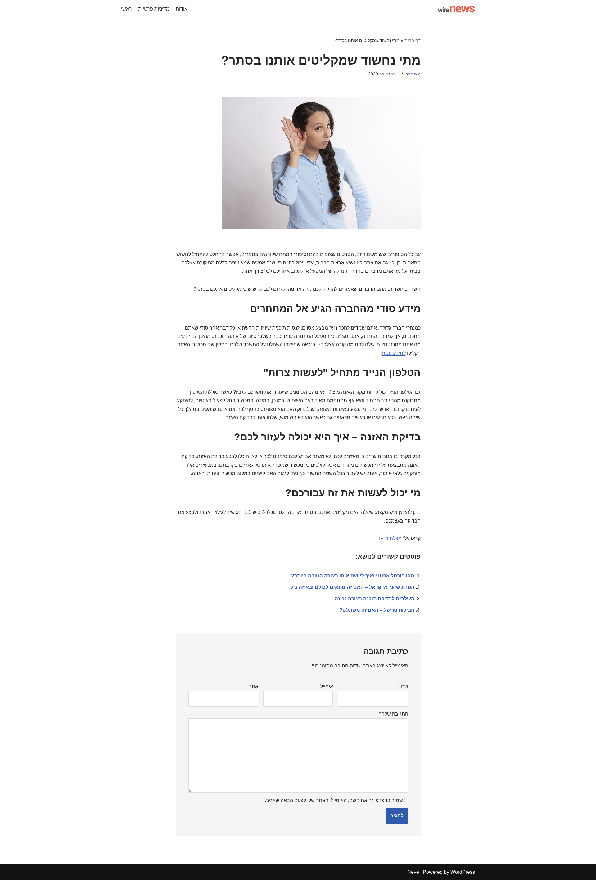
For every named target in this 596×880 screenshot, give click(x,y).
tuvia (416, 73)
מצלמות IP (390, 538)
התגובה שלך (393, 713)
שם (403, 686)
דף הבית (412, 40)
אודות (181, 8)
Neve (413, 872)
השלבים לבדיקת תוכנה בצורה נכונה (374, 598)
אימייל (325, 686)
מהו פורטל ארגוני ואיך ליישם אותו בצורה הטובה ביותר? (352, 575)
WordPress (462, 872)
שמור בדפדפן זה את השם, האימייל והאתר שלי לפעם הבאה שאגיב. (334, 800)
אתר (253, 686)
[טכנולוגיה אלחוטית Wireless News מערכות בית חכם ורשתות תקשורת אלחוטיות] (456, 9)
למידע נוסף (394, 353)
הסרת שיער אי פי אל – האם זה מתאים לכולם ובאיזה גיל (352, 587)
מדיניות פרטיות (153, 8)
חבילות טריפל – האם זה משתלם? (376, 610)
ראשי (126, 8)
